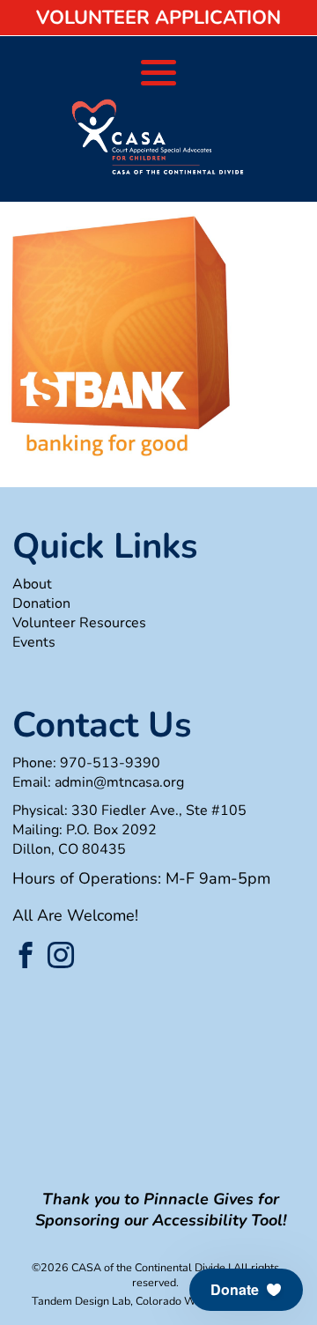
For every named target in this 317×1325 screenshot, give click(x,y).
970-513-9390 (110, 763)
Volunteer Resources (79, 623)
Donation (41, 603)
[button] (246, 1290)
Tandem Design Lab (81, 1300)
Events (33, 642)
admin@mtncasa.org (119, 782)
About (32, 584)
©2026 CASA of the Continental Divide (128, 1267)
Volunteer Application (158, 17)
